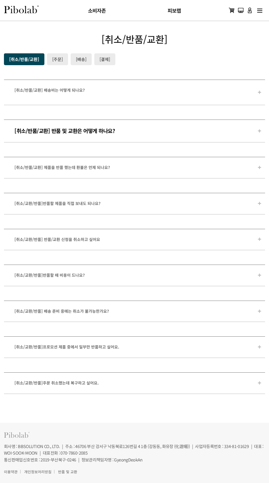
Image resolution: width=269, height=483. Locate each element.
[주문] (57, 59)
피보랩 (174, 10)
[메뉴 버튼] (260, 10)
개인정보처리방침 (37, 471)
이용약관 (11, 471)
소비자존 (97, 10)
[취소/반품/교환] (24, 59)
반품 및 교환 (67, 471)
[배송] (81, 59)
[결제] (105, 59)
